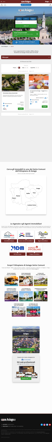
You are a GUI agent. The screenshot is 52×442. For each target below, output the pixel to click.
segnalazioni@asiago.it (41, 431)
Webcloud (47, 433)
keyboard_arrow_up (17, 67)
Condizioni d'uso (7, 434)
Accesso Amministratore (5, 437)
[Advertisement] (26, 127)
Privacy (2, 434)
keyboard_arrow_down (19, 67)
